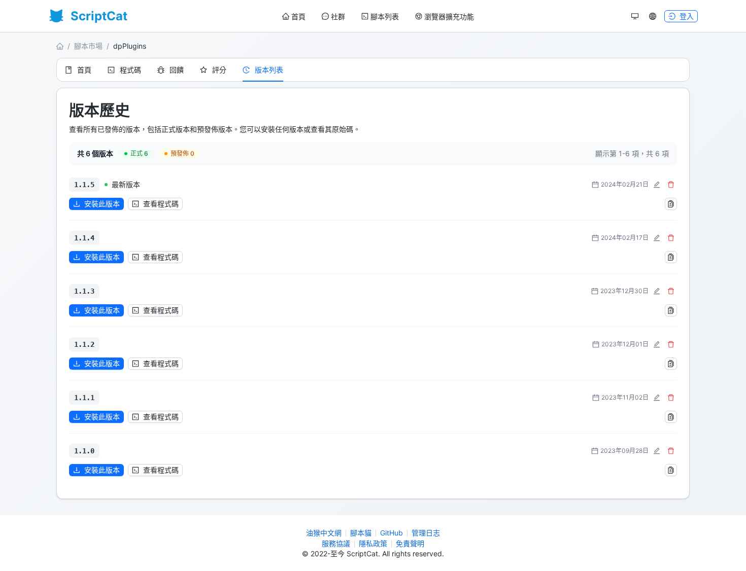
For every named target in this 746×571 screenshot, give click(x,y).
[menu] (378, 16)
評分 (219, 69)
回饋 (176, 69)
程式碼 (130, 69)
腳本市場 (88, 46)
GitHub (391, 532)
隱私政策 (373, 543)
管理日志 (426, 532)
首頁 (298, 16)
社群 (338, 16)
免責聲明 (410, 543)
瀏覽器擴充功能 (449, 16)
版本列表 (269, 69)
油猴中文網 (324, 532)
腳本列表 (384, 16)
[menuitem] (294, 17)
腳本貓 (360, 532)
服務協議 (336, 543)
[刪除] (671, 185)
